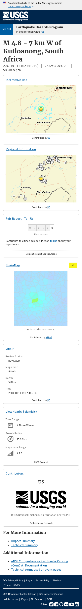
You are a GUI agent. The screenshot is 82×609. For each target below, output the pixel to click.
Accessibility (42, 580)
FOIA (49, 599)
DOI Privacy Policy (13, 580)
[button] (41, 109)
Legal (29, 580)
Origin (10, 349)
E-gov (24, 599)
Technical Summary (24, 545)
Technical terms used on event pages (36, 569)
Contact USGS (12, 585)
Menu (6, 29)
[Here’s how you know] (41, 5)
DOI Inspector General (51, 594)
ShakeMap (13, 265)
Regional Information (21, 149)
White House (11, 599)
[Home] (15, 22)
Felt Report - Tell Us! (20, 218)
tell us (53, 241)
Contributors (15, 473)
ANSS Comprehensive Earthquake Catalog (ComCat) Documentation (39, 563)
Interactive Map (16, 80)
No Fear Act (37, 599)
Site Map (57, 580)
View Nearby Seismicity (21, 411)
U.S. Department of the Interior (19, 594)
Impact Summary (23, 541)
